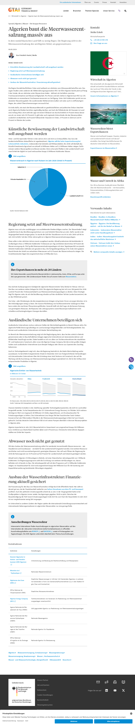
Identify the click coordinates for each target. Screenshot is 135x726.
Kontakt (113, 2)
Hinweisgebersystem (45, 705)
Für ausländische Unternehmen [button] (70, 2)
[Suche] (125, 11)
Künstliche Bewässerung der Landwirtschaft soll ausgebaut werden (36, 67)
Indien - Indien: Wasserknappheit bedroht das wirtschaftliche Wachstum (107, 238)
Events (96, 2)
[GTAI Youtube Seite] (115, 690)
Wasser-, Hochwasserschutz (48, 656)
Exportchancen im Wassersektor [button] (103, 148)
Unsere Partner (42, 680)
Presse (104, 2)
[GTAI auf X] (123, 690)
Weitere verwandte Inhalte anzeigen (108, 252)
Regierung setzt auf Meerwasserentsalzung (27, 71)
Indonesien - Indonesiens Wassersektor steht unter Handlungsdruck (106, 231)
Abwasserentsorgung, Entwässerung (32, 653)
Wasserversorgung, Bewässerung (21, 656)
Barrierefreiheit (42, 700)
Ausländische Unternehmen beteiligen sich (27, 75)
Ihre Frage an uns (100, 43)
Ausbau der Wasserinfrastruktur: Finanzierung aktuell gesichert (35, 82)
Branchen (66, 660)
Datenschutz (41, 690)
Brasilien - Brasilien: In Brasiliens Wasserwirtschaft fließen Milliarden (104, 218)
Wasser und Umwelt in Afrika (107, 180)
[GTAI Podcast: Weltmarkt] (106, 682)
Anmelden (123, 2)
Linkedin (106, 690)
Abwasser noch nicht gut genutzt (23, 78)
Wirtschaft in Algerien (19, 16)
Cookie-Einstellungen (45, 695)
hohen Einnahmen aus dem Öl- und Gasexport (65, 489)
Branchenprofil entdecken (100, 197)
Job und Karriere (43, 685)
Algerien (11, 653)
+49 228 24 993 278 (101, 40)
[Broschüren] (123, 682)
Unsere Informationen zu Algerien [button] (103, 96)
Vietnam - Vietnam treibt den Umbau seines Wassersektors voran (105, 244)
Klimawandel (55, 660)
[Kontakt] (98, 682)
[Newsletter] (115, 682)
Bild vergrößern (19, 156)
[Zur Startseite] (22, 11)
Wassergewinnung (56, 653)
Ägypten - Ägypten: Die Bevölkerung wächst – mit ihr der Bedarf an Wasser (105, 225)
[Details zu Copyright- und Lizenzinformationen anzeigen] (124, 74)
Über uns (87, 2)
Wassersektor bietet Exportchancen (101, 130)
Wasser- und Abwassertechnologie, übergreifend (27, 660)
